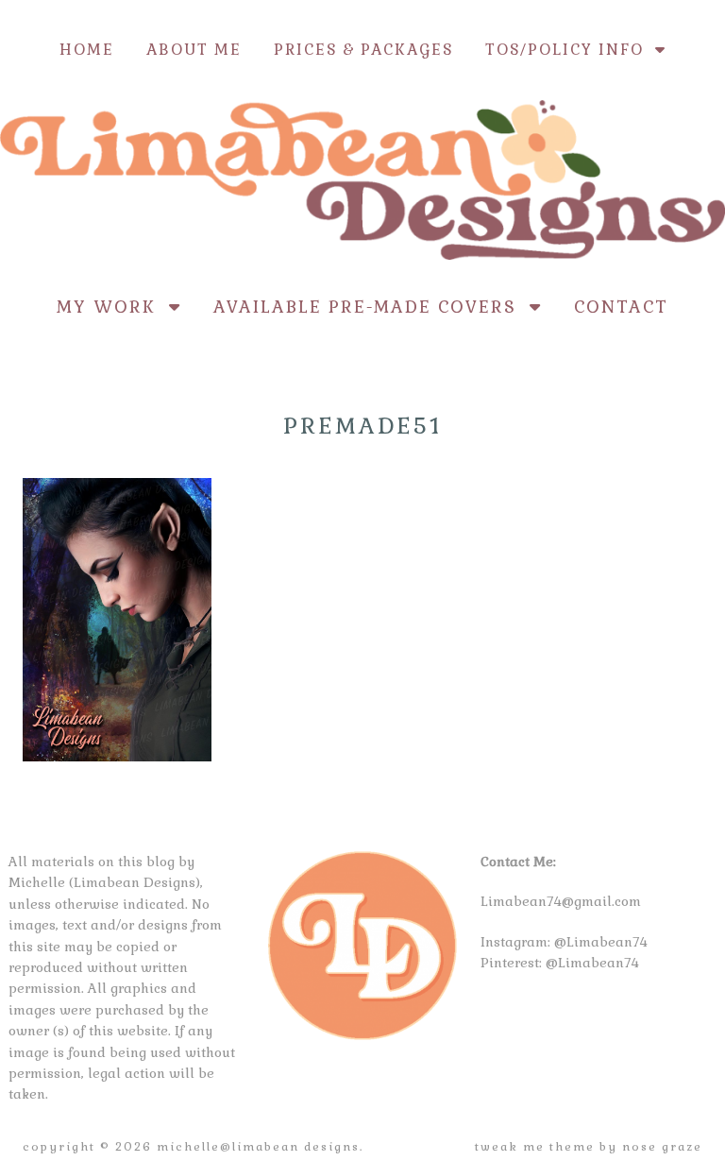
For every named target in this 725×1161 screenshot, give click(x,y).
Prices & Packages (363, 50)
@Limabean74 (601, 941)
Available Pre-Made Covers (371, 306)
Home (86, 50)
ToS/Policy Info (570, 50)
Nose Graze (662, 1146)
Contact (621, 306)
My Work (113, 306)
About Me (194, 50)
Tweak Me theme (535, 1146)
